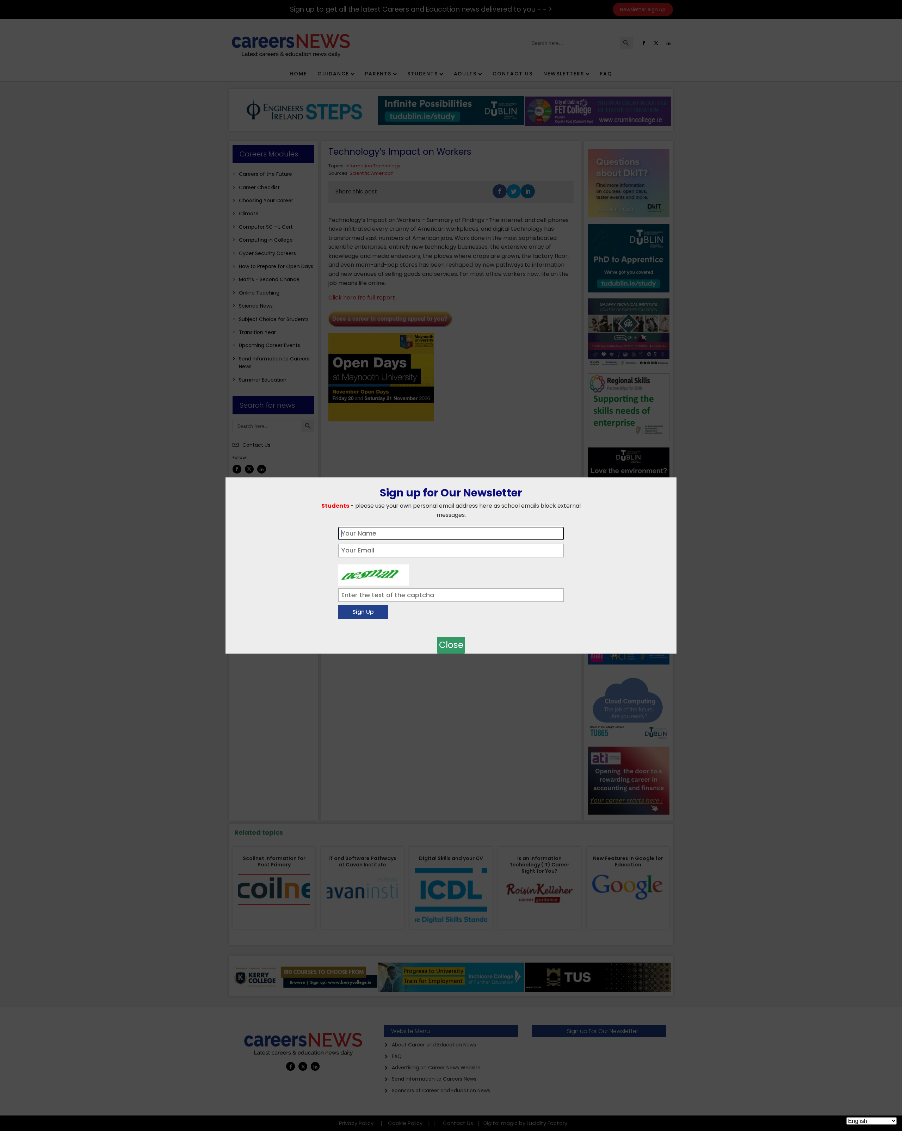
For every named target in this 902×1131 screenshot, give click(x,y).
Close (451, 645)
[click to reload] (373, 573)
